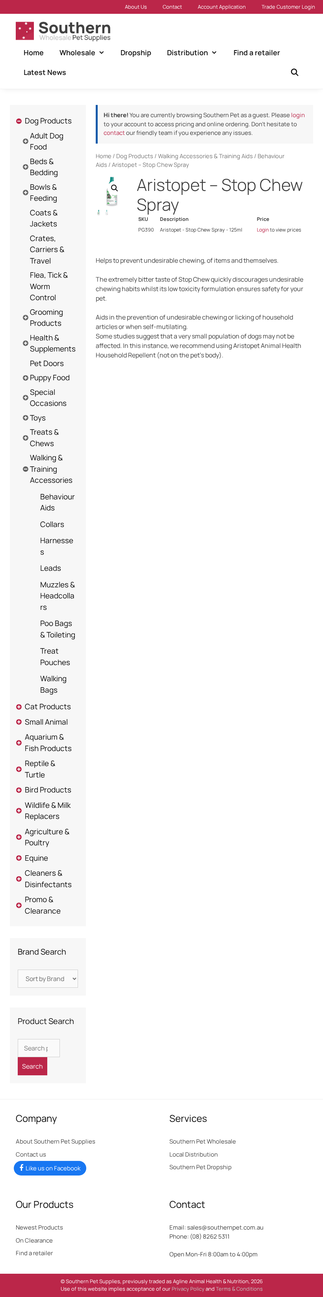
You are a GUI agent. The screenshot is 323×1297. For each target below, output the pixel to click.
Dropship (136, 52)
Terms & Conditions (239, 1288)
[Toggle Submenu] (19, 121)
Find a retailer (257, 52)
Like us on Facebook (53, 1168)
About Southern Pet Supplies (55, 1141)
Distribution (187, 52)
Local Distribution (193, 1154)
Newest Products (39, 1227)
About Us (136, 6)
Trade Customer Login (288, 6)
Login (263, 229)
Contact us (31, 1154)
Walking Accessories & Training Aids (205, 156)
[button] (115, 188)
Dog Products (134, 156)
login (298, 115)
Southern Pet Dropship (200, 1167)
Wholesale (77, 52)
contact (114, 133)
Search (32, 1066)
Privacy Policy (188, 1288)
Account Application (222, 6)
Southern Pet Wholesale (202, 1141)
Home (34, 52)
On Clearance (34, 1240)
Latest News (45, 72)
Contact (172, 6)
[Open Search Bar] (294, 72)
